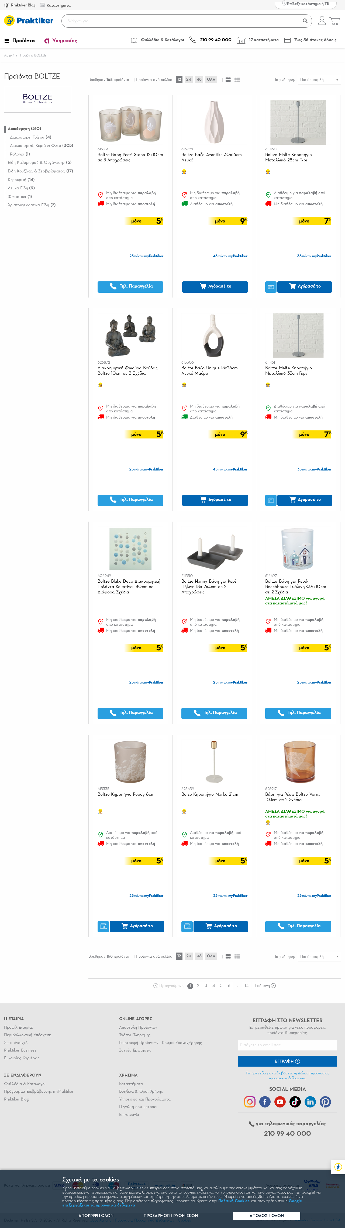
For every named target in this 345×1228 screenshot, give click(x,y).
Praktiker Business (20, 1050)
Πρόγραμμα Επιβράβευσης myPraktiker (39, 1091)
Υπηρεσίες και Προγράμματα (145, 1099)
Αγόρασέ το (219, 286)
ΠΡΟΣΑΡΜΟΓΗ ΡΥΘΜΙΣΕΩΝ (171, 1216)
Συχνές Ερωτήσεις (135, 1050)
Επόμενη (262, 986)
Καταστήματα (131, 1084)
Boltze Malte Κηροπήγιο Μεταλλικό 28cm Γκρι (288, 157)
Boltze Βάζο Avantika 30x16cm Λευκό (211, 157)
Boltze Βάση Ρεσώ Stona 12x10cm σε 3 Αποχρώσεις (130, 157)
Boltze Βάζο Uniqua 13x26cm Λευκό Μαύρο (209, 371)
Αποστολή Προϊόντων (138, 1027)
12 (179, 79)
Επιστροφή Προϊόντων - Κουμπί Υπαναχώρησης (160, 1043)
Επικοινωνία (129, 1115)
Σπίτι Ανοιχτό (16, 1043)
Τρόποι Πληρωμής (135, 1035)
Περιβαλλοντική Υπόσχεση (27, 1035)
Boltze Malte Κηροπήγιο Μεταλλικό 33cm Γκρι (288, 371)
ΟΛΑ (211, 79)
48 (199, 79)
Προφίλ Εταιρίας (19, 1027)
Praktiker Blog (22, 5)
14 (246, 986)
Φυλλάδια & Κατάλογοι (25, 1084)
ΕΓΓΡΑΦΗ (285, 1061)
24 (188, 79)
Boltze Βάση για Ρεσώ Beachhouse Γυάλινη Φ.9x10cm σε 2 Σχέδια (295, 586)
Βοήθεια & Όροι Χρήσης (141, 1091)
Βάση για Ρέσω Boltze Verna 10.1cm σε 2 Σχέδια (292, 797)
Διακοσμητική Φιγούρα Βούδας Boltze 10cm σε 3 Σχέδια (128, 371)
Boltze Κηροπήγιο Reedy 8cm (126, 794)
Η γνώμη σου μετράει (138, 1107)
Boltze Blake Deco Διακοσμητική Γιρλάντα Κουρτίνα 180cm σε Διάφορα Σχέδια (129, 586)
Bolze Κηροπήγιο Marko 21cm (209, 794)
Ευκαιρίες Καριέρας (21, 1058)
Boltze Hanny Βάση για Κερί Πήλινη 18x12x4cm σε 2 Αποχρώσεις (208, 586)
